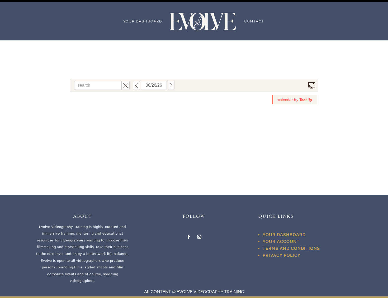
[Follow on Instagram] (199, 236)
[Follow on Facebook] (188, 236)
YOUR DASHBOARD (142, 21)
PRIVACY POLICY (282, 255)
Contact (254, 21)
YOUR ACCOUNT (281, 241)
